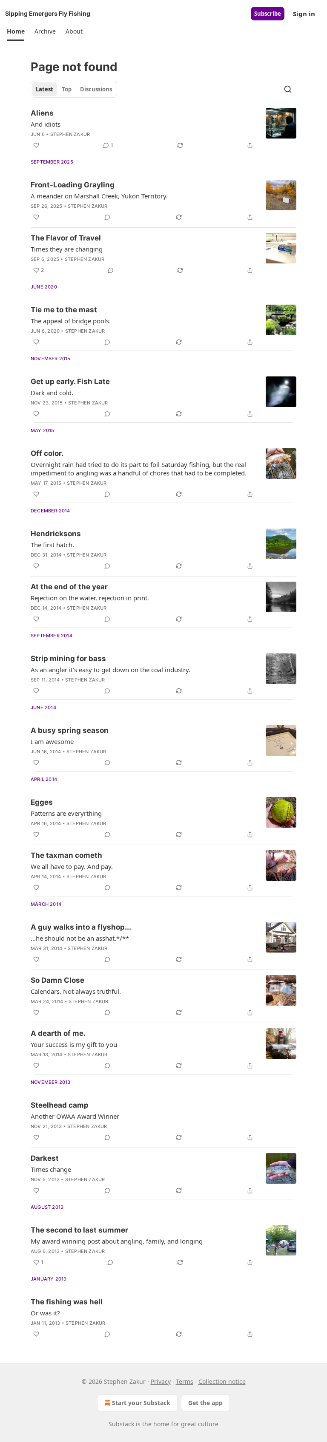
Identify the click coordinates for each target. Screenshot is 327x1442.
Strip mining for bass (68, 658)
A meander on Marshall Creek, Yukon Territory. (99, 196)
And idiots (45, 124)
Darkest (45, 1158)
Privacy (161, 1381)
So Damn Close (57, 980)
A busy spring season (70, 730)
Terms (184, 1381)
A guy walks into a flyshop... (81, 927)
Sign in (304, 13)
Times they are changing (67, 249)
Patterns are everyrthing (66, 813)
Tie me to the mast (64, 309)
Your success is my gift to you (74, 1044)
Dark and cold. (52, 392)
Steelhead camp (60, 1105)
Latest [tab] (44, 89)
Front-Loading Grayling (73, 185)
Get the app (205, 1403)
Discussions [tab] (96, 89)
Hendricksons (56, 533)
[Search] (287, 89)
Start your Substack (141, 1403)
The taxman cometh (66, 855)
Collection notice (222, 1381)
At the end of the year (69, 586)
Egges (42, 802)
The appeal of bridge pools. (71, 321)
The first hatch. (52, 544)
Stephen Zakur (70, 134)
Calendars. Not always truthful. (76, 991)
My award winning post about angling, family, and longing (117, 1241)
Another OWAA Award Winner (75, 1116)
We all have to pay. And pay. (72, 866)
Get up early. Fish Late (70, 381)
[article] (163, 129)
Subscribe (267, 13)
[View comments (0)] (107, 217)
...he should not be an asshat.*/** (80, 938)
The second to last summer (79, 1230)
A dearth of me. (58, 1033)
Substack (121, 1424)
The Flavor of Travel (66, 238)
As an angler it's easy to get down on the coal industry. (110, 669)
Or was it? (45, 1313)
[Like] (36, 145)
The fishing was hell (67, 1302)
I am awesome (52, 741)
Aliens (42, 113)
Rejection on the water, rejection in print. (90, 598)
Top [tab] (67, 89)
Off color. (47, 453)
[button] (15, 31)
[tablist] (74, 89)
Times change (51, 1169)
